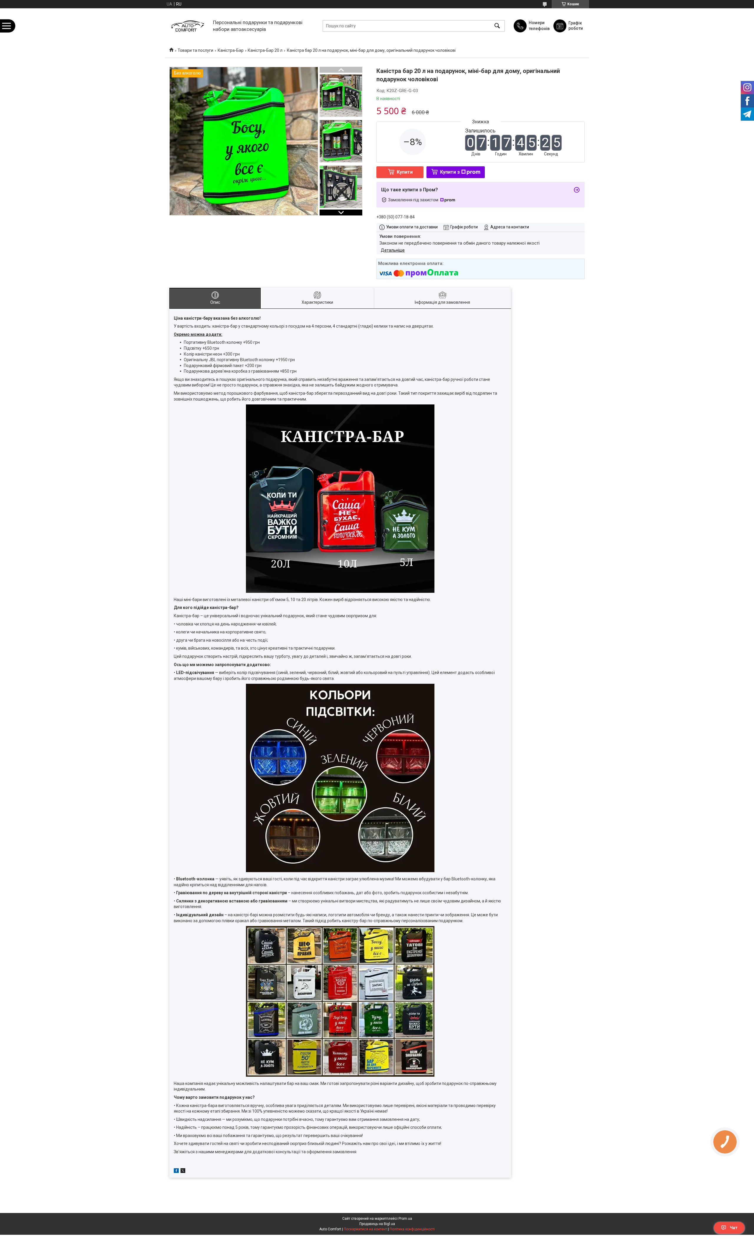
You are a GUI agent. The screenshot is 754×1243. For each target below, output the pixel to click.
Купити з (450, 172)
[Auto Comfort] (187, 25)
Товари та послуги (195, 50)
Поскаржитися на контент (365, 1229)
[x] (183, 1171)
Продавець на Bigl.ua (377, 1224)
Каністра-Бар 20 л (265, 50)
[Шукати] (497, 25)
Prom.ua (405, 1219)
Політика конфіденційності (412, 1229)
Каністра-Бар (231, 50)
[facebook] (176, 1171)
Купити (405, 172)
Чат (734, 1227)
